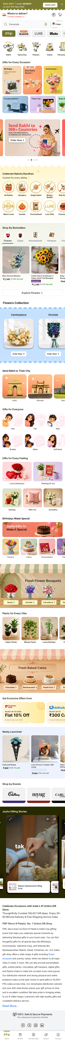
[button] (53, 15)
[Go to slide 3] (34, 160)
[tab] (7, 237)
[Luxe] (39, 33)
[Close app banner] (61, 4)
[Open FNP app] (32, 5)
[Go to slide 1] (28, 160)
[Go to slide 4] (36, 160)
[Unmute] (47, 819)
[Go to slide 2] (30, 160)
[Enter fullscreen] (10, 819)
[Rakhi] (24, 33)
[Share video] (54, 819)
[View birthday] (11, 80)
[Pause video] (32, 854)
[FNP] (8, 33)
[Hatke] (54, 33)
